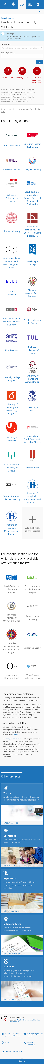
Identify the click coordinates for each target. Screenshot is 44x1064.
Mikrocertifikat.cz (12, 924)
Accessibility (31, 1045)
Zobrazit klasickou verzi (13, 1051)
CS (40, 11)
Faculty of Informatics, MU (25, 1020)
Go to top (22, 1061)
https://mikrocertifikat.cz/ (14, 953)
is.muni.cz (8, 966)
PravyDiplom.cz (7, 18)
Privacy (30, 1042)
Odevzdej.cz (9, 835)
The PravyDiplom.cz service (13, 739)
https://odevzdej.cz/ (11, 865)
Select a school (6, 44)
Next (39, 62)
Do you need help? (12, 1034)
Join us (29, 1036)
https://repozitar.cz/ (11, 911)
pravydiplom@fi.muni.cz (12, 1036)
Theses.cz (8, 793)
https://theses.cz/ (10, 823)
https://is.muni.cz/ (11, 999)
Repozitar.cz (9, 878)
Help (7, 1042)
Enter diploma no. (8, 53)
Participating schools (35, 1034)
